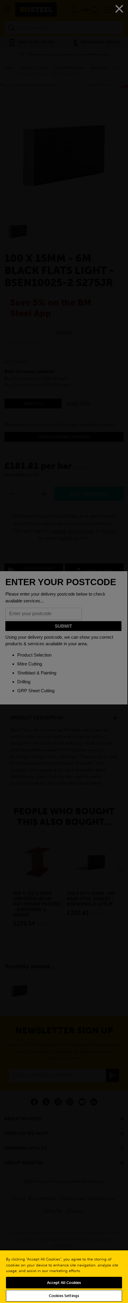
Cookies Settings (64, 1295)
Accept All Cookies (64, 1282)
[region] (64, 1276)
